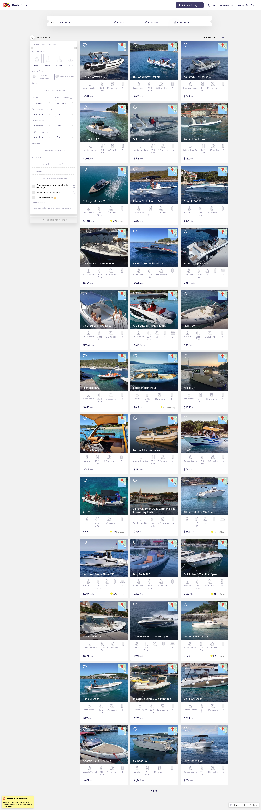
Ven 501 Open (91, 698)
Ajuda (211, 5)
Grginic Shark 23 (92, 450)
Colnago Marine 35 (94, 201)
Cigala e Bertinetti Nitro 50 (149, 263)
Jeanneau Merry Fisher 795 (98, 574)
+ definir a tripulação (53, 164)
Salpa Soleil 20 (91, 139)
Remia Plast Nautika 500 (148, 201)
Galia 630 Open (193, 698)
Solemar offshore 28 (145, 387)
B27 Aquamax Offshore (146, 76)
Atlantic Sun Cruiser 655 (97, 760)
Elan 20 (188, 450)
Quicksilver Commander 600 (100, 263)
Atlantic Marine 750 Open (199, 512)
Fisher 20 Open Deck (196, 263)
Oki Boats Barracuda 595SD (149, 325)
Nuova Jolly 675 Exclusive (148, 450)
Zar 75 (86, 512)
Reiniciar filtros (56, 219)
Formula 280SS (192, 201)
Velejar (47, 65)
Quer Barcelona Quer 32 (97, 325)
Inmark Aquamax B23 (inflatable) (152, 698)
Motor (36, 65)
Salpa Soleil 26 (142, 139)
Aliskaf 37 (189, 387)
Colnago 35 (140, 760)
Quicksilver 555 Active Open (200, 574)
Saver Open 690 (193, 760)
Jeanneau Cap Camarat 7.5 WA (151, 636)
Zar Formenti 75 (92, 636)
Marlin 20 (189, 325)
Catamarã (59, 65)
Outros (70, 65)
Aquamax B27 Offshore (197, 76)
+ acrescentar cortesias (53, 150)
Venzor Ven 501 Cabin (196, 636)
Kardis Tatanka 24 (194, 139)
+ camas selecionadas (54, 90)
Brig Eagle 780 (141, 574)
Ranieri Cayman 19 (94, 76)
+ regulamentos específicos (53, 178)
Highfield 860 (91, 387)
